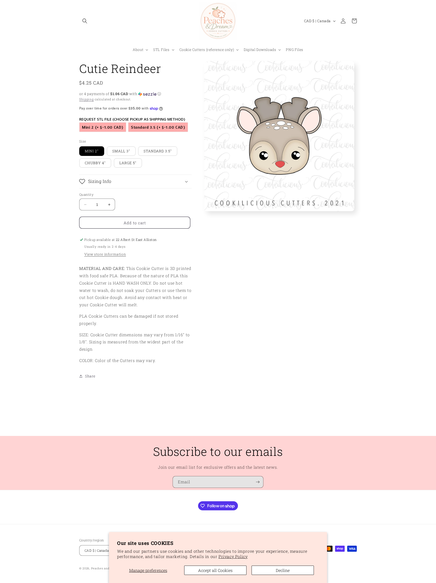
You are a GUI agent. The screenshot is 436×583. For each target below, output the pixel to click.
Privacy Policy (233, 556)
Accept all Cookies (215, 570)
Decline (283, 570)
